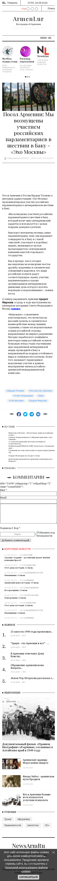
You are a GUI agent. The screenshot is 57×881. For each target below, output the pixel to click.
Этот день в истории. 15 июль (18, 568)
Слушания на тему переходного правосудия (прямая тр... (31, 451)
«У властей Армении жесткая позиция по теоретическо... (26, 442)
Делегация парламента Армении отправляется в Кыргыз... (30, 460)
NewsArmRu (28, 845)
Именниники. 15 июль (14, 575)
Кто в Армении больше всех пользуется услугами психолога (37, 797)
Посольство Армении (41, 391)
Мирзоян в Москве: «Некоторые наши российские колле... (30, 434)
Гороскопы (31, 595)
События (30, 565)
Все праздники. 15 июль (15, 590)
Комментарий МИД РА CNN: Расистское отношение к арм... (32, 447)
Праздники (32, 587)
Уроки (7, 819)
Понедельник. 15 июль (15, 598)
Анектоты (33, 825)
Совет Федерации (24, 395)
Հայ (23, 8)
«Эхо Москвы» (17, 400)
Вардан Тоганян (16, 391)
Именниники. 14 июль (14, 613)
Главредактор (13, 158)
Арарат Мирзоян (38, 400)
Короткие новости (28, 28)
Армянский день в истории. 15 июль (21, 583)
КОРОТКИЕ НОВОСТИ (17, 549)
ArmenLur (28, 18)
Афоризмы (23, 819)
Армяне (29, 580)
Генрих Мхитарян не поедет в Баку (24, 456)
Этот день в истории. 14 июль (18, 605)
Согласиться (28, 877)
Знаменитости (34, 573)
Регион (24, 158)
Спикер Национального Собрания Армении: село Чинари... (30, 438)
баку (41, 395)
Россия (28, 555)
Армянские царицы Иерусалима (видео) (35, 761)
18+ (47, 825)
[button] (46, 38)
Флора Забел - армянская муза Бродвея (38, 778)
